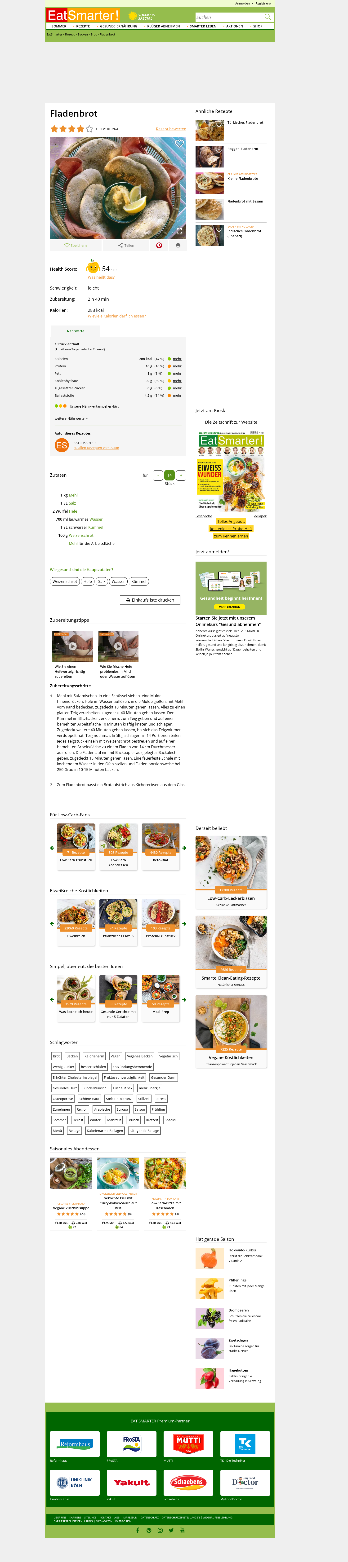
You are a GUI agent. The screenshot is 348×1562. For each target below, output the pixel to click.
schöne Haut (89, 1098)
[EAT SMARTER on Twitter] (171, 1530)
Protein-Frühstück (160, 936)
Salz (72, 503)
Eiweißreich (76, 936)
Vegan (115, 1056)
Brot (56, 1056)
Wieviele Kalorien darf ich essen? (117, 316)
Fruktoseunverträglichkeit (124, 1077)
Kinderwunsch (95, 1088)
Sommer (59, 26)
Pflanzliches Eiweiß (118, 936)
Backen (72, 1056)
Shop (258, 26)
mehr (177, 358)
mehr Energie (150, 1088)
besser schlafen (93, 1067)
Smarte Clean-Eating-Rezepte (231, 978)
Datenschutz (150, 1517)
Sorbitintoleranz (119, 1098)
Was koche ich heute (76, 1011)
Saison (140, 1109)
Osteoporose (63, 1098)
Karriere (75, 1517)
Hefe (73, 511)
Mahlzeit (114, 1120)
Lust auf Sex (122, 1088)
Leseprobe (204, 516)
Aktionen (234, 26)
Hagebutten (238, 1370)
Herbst (78, 1120)
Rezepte (83, 26)
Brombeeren (239, 1310)
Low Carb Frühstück (76, 860)
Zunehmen (61, 1109)
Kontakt (105, 1517)
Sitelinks (90, 1517)
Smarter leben (203, 26)
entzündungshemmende (132, 1067)
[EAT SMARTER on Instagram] (160, 1530)
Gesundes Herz (65, 1088)
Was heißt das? (101, 277)
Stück (169, 483)
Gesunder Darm (163, 1077)
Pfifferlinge (237, 1280)
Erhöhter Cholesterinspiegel (75, 1077)
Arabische (102, 1109)
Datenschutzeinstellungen (181, 1517)
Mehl (73, 495)
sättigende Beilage (144, 1130)
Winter (95, 1120)
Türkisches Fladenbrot (245, 122)
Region (82, 1109)
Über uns (60, 1517)
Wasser (96, 519)
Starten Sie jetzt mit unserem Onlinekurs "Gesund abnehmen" (228, 621)
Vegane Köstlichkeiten (231, 1057)
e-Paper (260, 516)
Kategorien (123, 1521)
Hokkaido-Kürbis (242, 1250)
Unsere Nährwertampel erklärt (94, 406)
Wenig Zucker (63, 1067)
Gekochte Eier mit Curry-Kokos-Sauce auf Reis (118, 1203)
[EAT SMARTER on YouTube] (182, 1530)
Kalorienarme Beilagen (105, 1130)
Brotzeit (152, 1120)
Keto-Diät (160, 860)
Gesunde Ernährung (118, 26)
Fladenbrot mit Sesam (245, 201)
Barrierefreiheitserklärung (73, 1521)
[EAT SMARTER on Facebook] (138, 1530)
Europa (122, 1109)
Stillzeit (144, 1098)
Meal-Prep (160, 1011)
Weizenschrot (81, 535)
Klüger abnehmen (163, 26)
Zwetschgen (238, 1340)
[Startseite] (83, 15)
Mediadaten (104, 1521)
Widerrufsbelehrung (217, 1517)
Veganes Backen (140, 1056)
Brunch (133, 1120)
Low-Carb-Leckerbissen (231, 898)
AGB (117, 1517)
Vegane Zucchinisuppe (71, 1208)
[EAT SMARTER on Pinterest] (149, 1530)
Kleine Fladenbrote (243, 178)
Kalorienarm (94, 1056)
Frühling (158, 1109)
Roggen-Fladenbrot (243, 148)
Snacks (170, 1120)
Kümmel (95, 527)
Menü (57, 1130)
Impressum (130, 1517)
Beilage (74, 1130)
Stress (161, 1098)
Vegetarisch (168, 1056)
